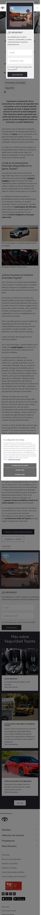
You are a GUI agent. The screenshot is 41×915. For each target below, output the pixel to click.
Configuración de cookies (20, 465)
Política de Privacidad (14, 459)
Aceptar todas (20, 470)
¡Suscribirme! (17, 74)
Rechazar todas (20, 474)
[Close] (28, 11)
